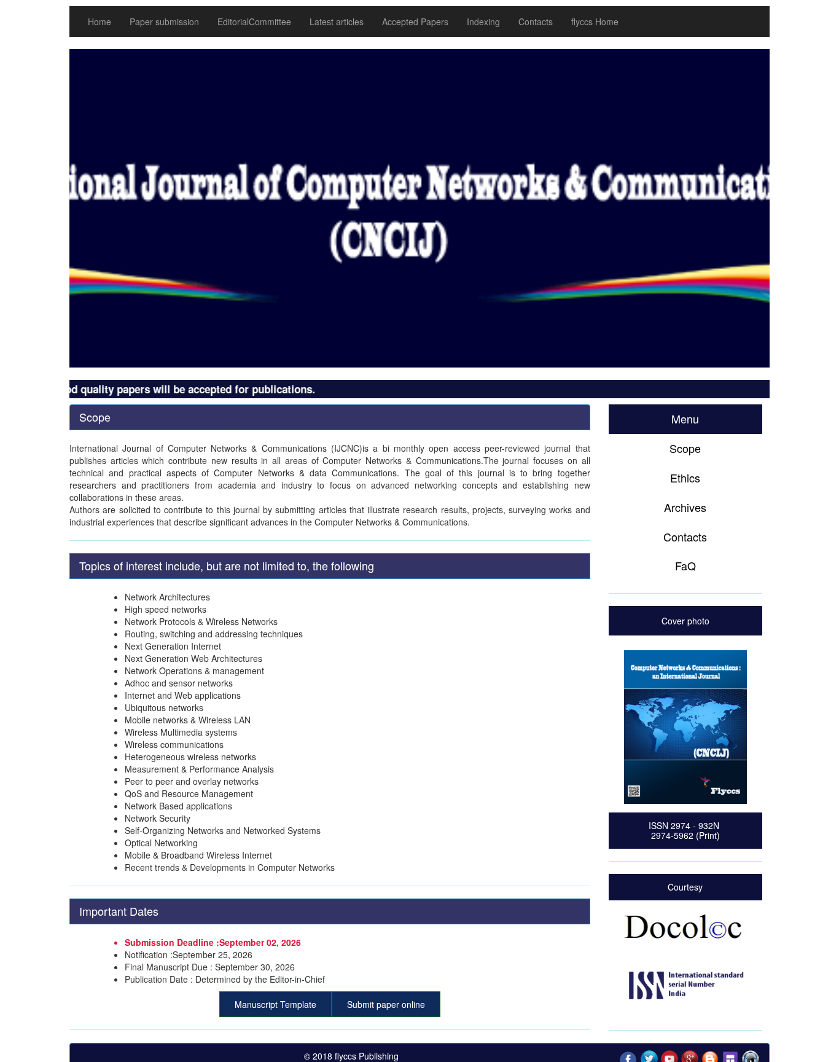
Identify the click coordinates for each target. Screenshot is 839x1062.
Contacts (535, 21)
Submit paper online (386, 1004)
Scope (685, 448)
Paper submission (164, 21)
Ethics (685, 478)
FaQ (685, 565)
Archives (685, 507)
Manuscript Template (275, 1004)
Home (99, 21)
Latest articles (337, 21)
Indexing (483, 21)
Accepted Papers (415, 21)
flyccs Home (595, 21)
